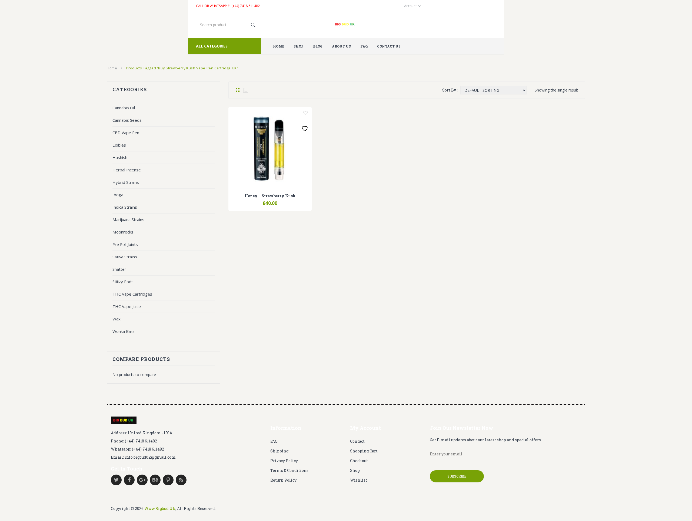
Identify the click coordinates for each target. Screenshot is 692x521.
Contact (357, 441)
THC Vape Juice (126, 306)
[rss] (181, 480)
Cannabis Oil (123, 107)
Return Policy (283, 480)
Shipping (279, 451)
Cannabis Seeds (127, 120)
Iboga (117, 194)
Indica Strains (124, 207)
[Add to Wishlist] (305, 113)
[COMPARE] (270, 200)
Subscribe (456, 476)
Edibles (119, 145)
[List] (245, 90)
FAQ (274, 441)
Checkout (359, 460)
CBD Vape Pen (125, 132)
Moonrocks (122, 232)
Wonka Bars (123, 331)
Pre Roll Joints (125, 244)
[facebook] (129, 480)
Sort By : (450, 90)
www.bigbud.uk (159, 508)
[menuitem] (280, 46)
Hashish (119, 157)
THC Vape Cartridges (132, 294)
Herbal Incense (126, 169)
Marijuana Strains (128, 219)
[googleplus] (142, 480)
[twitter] (116, 480)
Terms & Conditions (289, 470)
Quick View (284, 200)
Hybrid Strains (125, 182)
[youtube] (155, 480)
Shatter (119, 269)
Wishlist (358, 480)
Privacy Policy (284, 460)
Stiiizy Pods (123, 281)
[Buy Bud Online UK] (346, 25)
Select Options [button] (256, 200)
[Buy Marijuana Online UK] (124, 420)
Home (112, 68)
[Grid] (238, 90)
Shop (355, 470)
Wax (116, 319)
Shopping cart (364, 451)
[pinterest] (168, 480)
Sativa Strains (124, 256)
